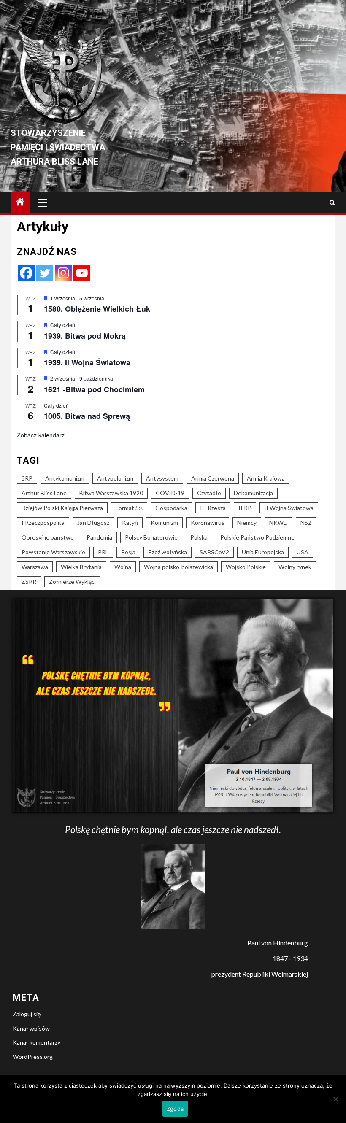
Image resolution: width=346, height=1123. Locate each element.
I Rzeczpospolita (43, 522)
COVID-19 (170, 493)
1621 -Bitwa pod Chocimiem (94, 389)
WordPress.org (33, 1056)
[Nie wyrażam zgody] (335, 1099)
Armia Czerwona (212, 478)
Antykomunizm (64, 478)
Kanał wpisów (31, 1028)
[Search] (332, 202)
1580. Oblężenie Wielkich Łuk (97, 308)
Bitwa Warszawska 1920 (111, 493)
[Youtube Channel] (81, 273)
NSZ (306, 522)
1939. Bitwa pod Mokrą (85, 335)
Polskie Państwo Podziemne (257, 537)
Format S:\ (129, 507)
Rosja (128, 552)
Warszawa (35, 566)
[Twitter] (44, 273)
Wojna (122, 566)
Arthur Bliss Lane (44, 493)
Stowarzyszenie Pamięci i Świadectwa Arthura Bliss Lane (58, 147)
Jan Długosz (93, 522)
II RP (244, 507)
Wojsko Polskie (246, 566)
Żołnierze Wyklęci (72, 581)
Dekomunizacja (253, 493)
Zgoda (175, 1108)
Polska (199, 537)
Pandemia (99, 537)
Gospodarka (171, 507)
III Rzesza (213, 507)
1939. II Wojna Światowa (87, 362)
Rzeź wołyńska (167, 552)
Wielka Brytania (81, 566)
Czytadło (209, 493)
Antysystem (162, 478)
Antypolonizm (115, 478)
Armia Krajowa (266, 478)
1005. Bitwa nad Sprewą (87, 415)
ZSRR (29, 581)
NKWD (278, 522)
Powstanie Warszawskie (53, 552)
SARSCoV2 (214, 552)
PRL (103, 552)
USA (302, 552)
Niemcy (247, 522)
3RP (27, 478)
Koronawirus (207, 522)
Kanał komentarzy (36, 1042)
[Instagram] (63, 273)
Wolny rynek (294, 566)
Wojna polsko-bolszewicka (178, 566)
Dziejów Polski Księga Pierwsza (62, 507)
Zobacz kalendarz (41, 435)
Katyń (130, 522)
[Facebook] (26, 273)
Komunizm (164, 522)
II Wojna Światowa (289, 507)
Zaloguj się (27, 1014)
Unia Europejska (263, 552)
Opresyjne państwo (48, 537)
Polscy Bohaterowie (151, 537)
